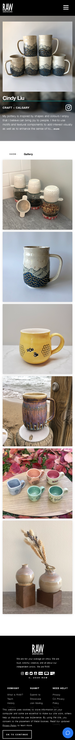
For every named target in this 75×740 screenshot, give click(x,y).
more (56, 129)
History (11, 703)
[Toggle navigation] (66, 8)
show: (13, 154)
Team (10, 698)
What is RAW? (15, 694)
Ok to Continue (17, 734)
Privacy (56, 694)
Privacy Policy (10, 725)
